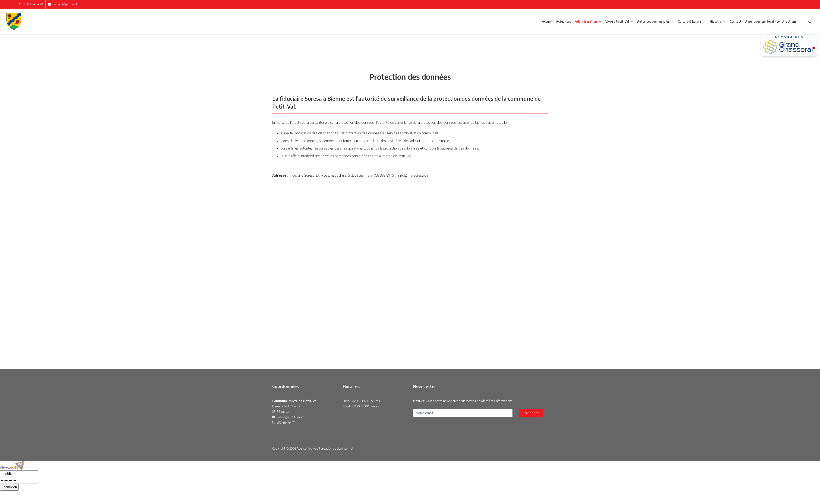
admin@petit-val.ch (67, 4)
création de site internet (337, 448)
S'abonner (531, 413)
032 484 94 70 (33, 4)
